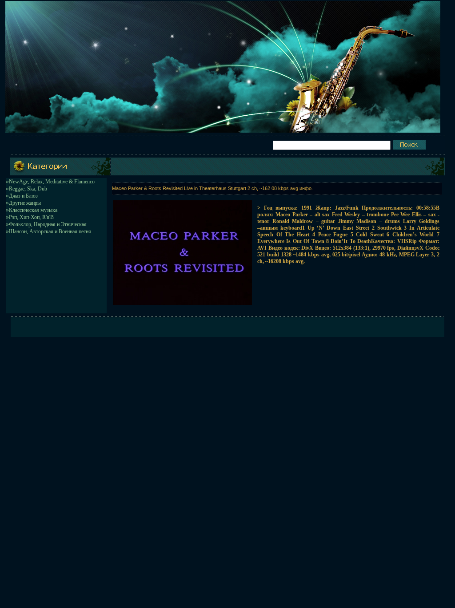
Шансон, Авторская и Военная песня (50, 231)
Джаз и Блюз (23, 196)
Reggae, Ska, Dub (28, 189)
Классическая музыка (33, 210)
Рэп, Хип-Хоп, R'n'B (31, 217)
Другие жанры (25, 203)
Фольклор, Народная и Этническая (48, 224)
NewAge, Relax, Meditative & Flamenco (52, 181)
